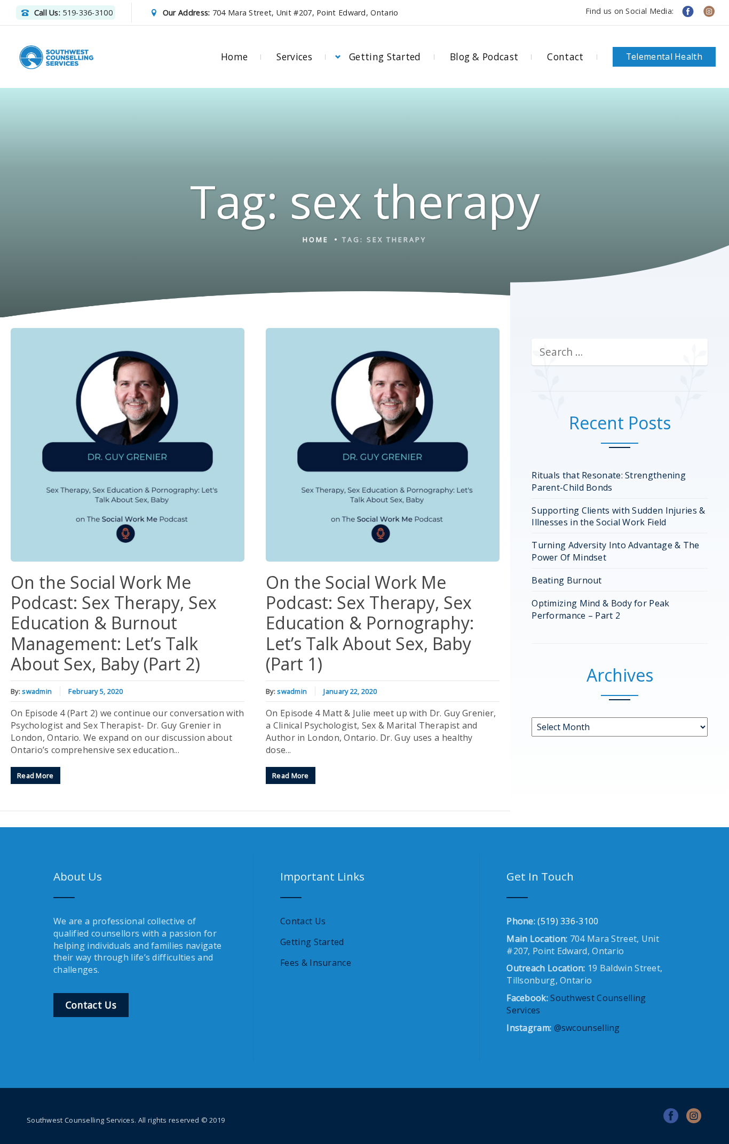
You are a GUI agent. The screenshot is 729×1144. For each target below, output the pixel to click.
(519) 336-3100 (567, 921)
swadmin (37, 691)
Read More (35, 775)
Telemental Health (664, 56)
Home (234, 56)
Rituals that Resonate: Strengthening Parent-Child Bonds (609, 481)
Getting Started (385, 56)
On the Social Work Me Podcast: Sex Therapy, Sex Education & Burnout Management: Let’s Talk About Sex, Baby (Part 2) (114, 623)
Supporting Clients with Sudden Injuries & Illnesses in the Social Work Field (618, 517)
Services (294, 56)
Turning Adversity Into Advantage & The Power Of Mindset (615, 551)
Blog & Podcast (484, 56)
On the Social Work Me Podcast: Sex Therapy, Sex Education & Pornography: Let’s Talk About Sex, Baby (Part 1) (370, 623)
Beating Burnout (567, 580)
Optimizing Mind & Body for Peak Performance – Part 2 (600, 609)
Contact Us (303, 921)
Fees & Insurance (315, 963)
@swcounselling (587, 1028)
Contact (565, 56)
